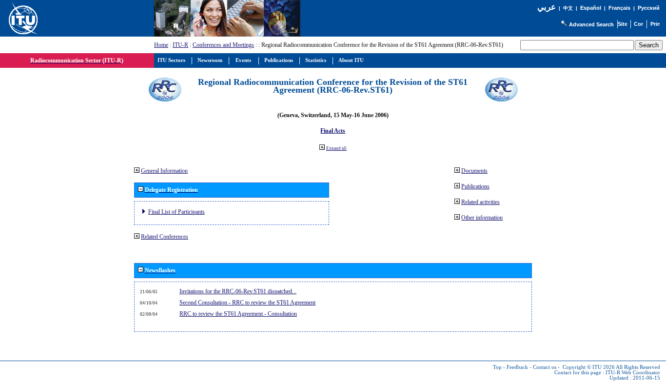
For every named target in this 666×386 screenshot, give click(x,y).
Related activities (480, 202)
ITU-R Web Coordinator (633, 372)
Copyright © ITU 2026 (589, 367)
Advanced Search (591, 24)
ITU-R (180, 44)
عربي (546, 7)
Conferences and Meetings (223, 44)
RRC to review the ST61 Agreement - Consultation (238, 313)
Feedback (517, 367)
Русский (649, 8)
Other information (482, 217)
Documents (474, 170)
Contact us (544, 367)
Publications (475, 186)
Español (590, 8)
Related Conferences (164, 236)
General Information (164, 170)
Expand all (336, 148)
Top (497, 367)
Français (619, 8)
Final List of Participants (176, 211)
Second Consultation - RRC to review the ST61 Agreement (247, 302)
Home (161, 44)
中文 (568, 8)
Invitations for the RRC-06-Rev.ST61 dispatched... (237, 291)
